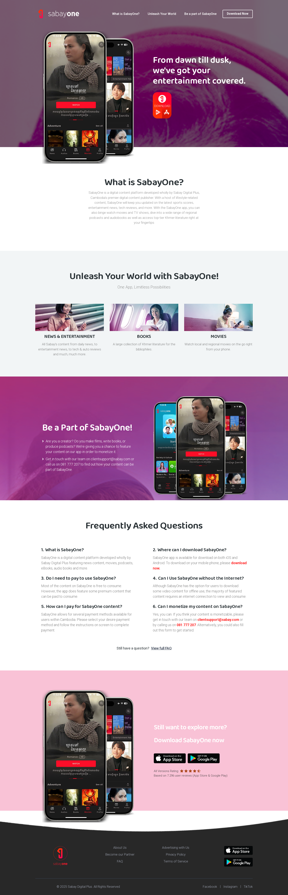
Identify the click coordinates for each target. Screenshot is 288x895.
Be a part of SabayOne (200, 14)
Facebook (210, 887)
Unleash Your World (162, 14)
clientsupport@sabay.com (110, 459)
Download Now (237, 13)
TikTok (248, 887)
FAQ (120, 861)
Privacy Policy (176, 854)
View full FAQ (161, 648)
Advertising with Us (175, 848)
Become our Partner (119, 854)
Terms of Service (175, 861)
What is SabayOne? (125, 14)
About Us (120, 848)
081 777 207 (70, 464)
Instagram (230, 887)
